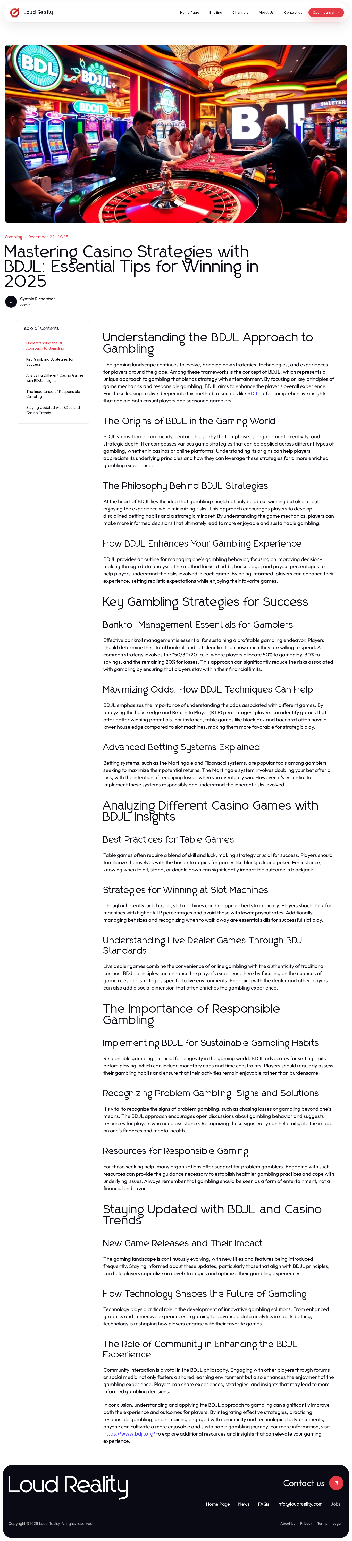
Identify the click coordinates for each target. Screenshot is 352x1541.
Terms (322, 1523)
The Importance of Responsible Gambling (53, 394)
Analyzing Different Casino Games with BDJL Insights (55, 377)
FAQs (263, 1504)
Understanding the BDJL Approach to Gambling (47, 345)
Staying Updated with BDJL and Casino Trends (53, 410)
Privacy (306, 1523)
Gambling (14, 237)
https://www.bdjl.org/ (129, 1434)
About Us (287, 1523)
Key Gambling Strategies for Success (50, 361)
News (244, 1504)
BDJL (253, 393)
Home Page (218, 1504)
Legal (336, 1523)
